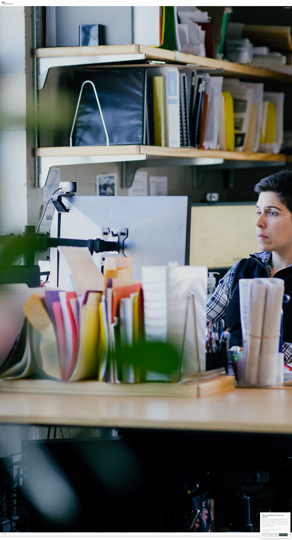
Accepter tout (283, 534)
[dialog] (275, 525)
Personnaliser (266, 534)
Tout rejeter (275, 534)
